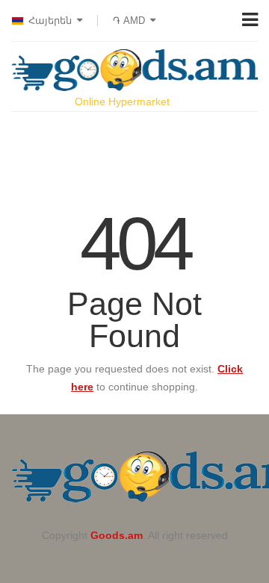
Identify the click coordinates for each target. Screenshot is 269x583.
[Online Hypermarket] (134, 70)
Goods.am (116, 535)
